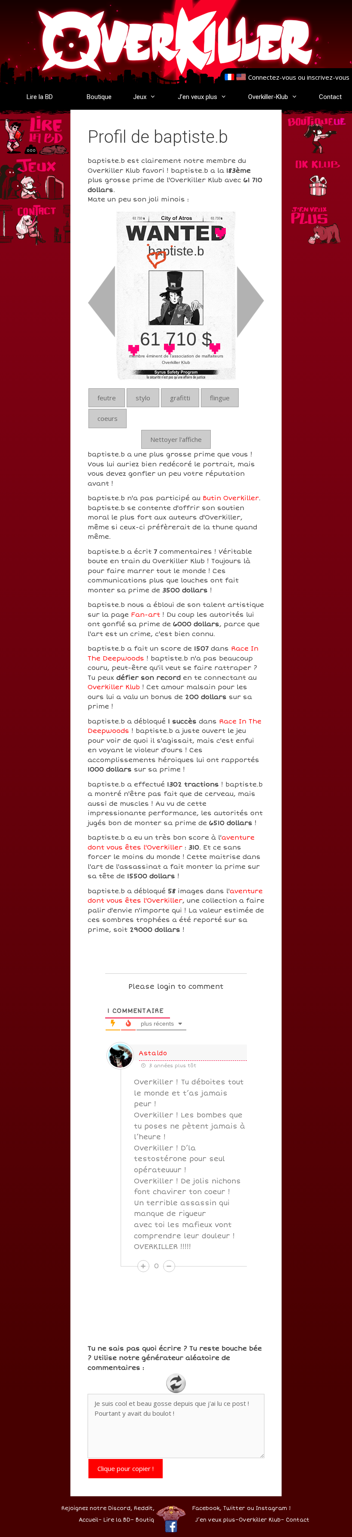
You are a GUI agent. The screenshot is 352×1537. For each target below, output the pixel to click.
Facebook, (207, 1508)
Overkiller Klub (114, 687)
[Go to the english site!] (241, 77)
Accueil (88, 1520)
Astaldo (153, 1053)
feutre (106, 397)
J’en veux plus (197, 97)
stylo (143, 397)
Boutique (99, 97)
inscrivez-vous (328, 77)
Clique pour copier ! (125, 1468)
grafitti (180, 397)
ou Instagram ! (269, 1508)
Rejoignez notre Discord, (96, 1508)
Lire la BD (40, 97)
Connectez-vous (272, 77)
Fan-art (145, 614)
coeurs (107, 418)
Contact (330, 97)
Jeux (139, 97)
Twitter (234, 1508)
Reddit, (143, 1508)
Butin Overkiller (231, 498)
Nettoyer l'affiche (176, 439)
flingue (220, 397)
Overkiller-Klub (268, 97)
